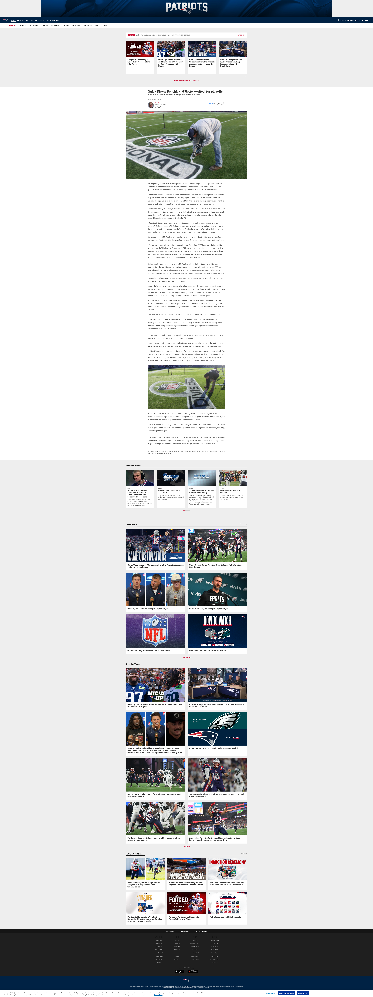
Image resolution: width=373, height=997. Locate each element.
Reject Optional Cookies (286, 993)
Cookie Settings (270, 993)
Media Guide (214, 956)
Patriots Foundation (159, 953)
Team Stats (177, 949)
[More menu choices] (63, 20)
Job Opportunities (214, 959)
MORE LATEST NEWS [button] (186, 657)
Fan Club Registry (214, 943)
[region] (186, 993)
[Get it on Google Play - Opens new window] (193, 972)
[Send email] (218, 104)
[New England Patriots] (186, 980)
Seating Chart (195, 953)
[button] (181, 76)
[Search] (338, 20)
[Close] (370, 993)
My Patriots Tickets (195, 943)
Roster (177, 940)
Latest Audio (159, 946)
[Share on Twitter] (214, 104)
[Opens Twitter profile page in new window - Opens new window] (156, 107)
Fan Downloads (215, 949)
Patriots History (159, 956)
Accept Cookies (302, 993)
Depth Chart (177, 943)
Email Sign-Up (214, 946)
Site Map (159, 962)
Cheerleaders (159, 959)
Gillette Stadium (195, 956)
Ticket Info (195, 940)
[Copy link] (222, 103)
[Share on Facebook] (211, 104)
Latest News (159, 940)
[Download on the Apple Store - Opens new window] (179, 971)
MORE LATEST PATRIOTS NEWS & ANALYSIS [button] (186, 80)
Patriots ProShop (214, 940)
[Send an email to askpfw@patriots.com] (159, 107)
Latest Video (159, 943)
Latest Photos (159, 949)
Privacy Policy (158, 995)
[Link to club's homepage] (5, 20)
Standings (177, 959)
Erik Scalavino (159, 103)
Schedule (177, 956)
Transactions (177, 953)
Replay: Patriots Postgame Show (146, 35)
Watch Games (195, 959)
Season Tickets (195, 946)
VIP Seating (195, 949)
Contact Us (214, 962)
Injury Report (177, 946)
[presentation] (246, 76)
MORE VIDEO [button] (186, 847)
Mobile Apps (214, 953)
